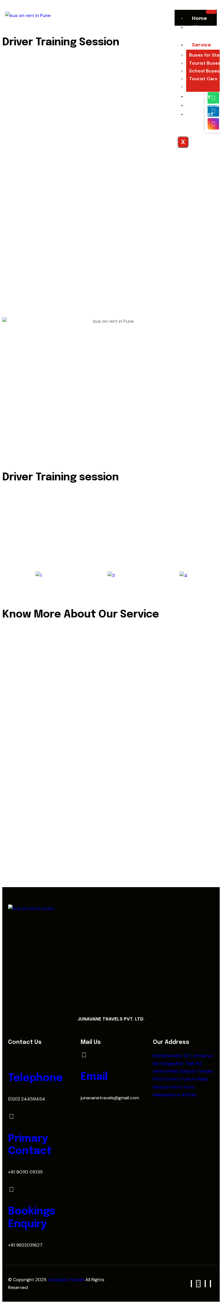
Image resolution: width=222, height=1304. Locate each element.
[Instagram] (210, 1283)
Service (201, 44)
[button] (8, 575)
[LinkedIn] (205, 1283)
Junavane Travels (66, 1280)
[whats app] (198, 1283)
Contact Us (199, 118)
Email (94, 1077)
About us (197, 32)
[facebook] (191, 1283)
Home (199, 18)
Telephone (35, 1078)
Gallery (201, 96)
